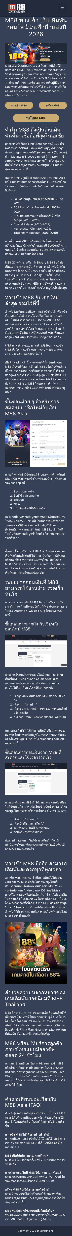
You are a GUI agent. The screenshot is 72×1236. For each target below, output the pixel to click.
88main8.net (47, 1230)
